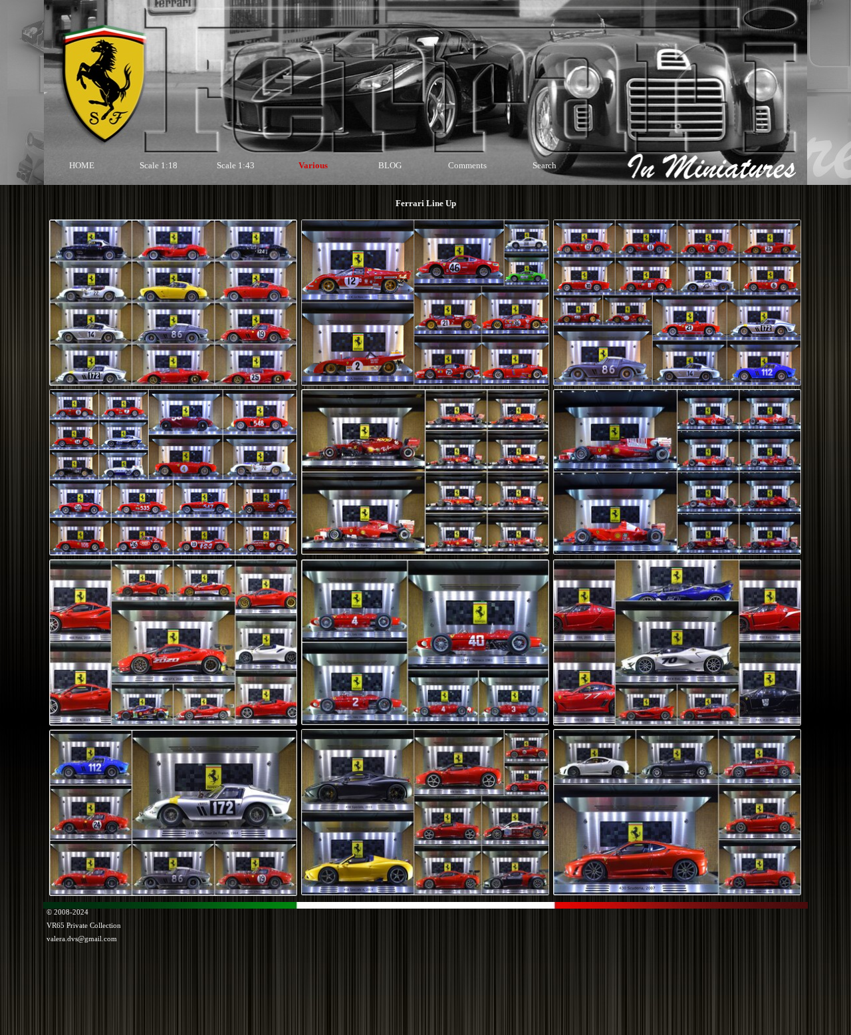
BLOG (390, 165)
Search (544, 165)
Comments (467, 165)
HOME (81, 165)
